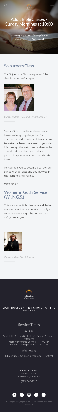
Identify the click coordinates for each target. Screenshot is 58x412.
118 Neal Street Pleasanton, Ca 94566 (29, 375)
